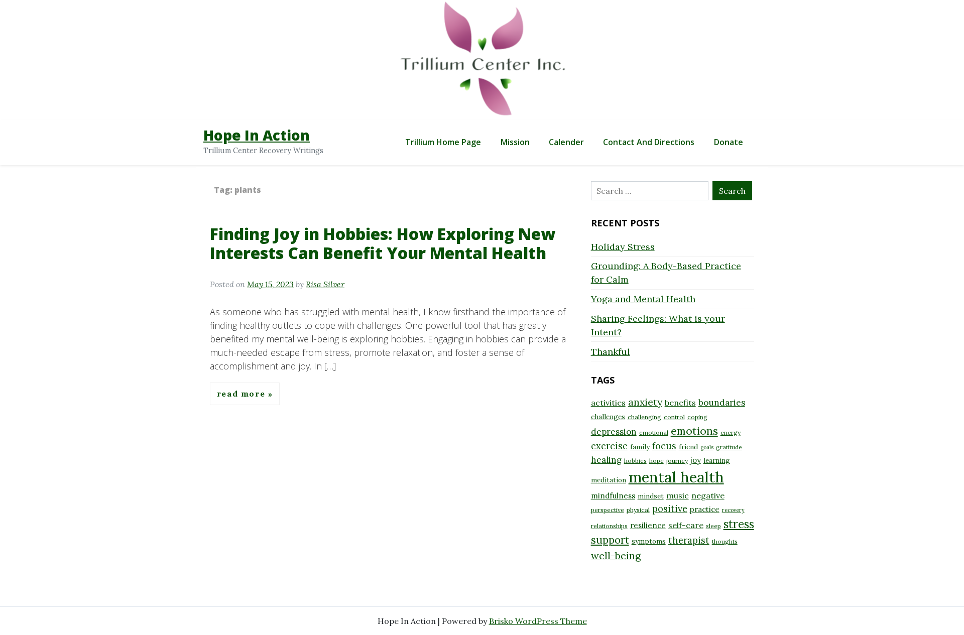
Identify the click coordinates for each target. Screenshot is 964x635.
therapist (688, 540)
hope (656, 460)
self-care (685, 525)
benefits (680, 403)
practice (704, 509)
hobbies (635, 460)
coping (697, 417)
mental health (676, 476)
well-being (616, 555)
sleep (713, 526)
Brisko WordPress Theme (538, 621)
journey (677, 460)
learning (716, 460)
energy (730, 432)
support (610, 540)
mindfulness (613, 495)
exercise (609, 446)
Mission (515, 142)
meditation (608, 479)
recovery (733, 510)
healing (606, 459)
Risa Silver (325, 284)
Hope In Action (256, 135)
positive (669, 509)
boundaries (721, 402)
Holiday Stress (623, 246)
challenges (608, 416)
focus (664, 446)
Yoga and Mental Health (643, 299)
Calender (566, 142)
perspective (607, 510)
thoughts (725, 541)
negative (708, 495)
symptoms (649, 541)
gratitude (729, 447)
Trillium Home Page (443, 142)
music (677, 495)
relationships (609, 526)
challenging (644, 417)
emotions (694, 431)
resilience (648, 525)
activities (608, 403)
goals (706, 447)
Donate (728, 142)
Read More (242, 394)
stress (739, 524)
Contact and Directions (648, 142)
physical (638, 510)
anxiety (645, 402)
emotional (653, 432)
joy (695, 460)
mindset (651, 495)
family (640, 446)
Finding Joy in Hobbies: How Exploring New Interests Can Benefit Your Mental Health (382, 243)
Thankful (610, 351)
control (674, 417)
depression (614, 431)
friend (688, 446)
